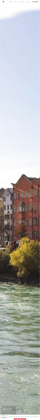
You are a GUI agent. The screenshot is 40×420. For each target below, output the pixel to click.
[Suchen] (30, 1)
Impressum (6, 417)
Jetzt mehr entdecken (7, 414)
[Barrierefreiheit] (27, 1)
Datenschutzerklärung (3, 417)
